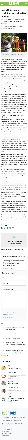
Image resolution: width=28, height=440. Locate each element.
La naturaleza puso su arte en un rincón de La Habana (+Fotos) (16, 399)
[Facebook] (2, 228)
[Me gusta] (11, 268)
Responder (6, 268)
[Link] (13, 228)
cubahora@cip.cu (8, 433)
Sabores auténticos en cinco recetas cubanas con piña (17, 375)
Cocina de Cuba (12, 372)
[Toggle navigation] (26, 4)
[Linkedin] (8, 228)
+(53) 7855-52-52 (7, 429)
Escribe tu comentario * (8, 289)
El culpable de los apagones (13, 338)
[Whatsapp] (10, 228)
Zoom (9, 396)
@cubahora (6, 431)
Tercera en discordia (11, 334)
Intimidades (11, 381)
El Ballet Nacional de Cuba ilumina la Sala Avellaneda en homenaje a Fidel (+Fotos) (13, 344)
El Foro (10, 366)
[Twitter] (5, 228)
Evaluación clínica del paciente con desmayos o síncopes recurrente (16, 391)
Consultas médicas (13, 387)
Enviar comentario (8, 317)
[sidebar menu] (2, 4)
